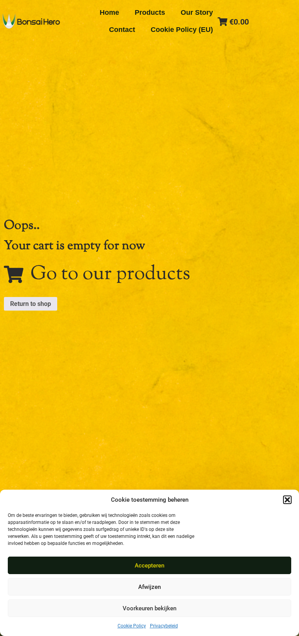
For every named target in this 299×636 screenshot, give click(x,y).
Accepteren (149, 565)
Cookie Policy (132, 626)
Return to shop (30, 303)
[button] (287, 500)
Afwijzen (149, 586)
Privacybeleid (164, 626)
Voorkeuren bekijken (149, 608)
